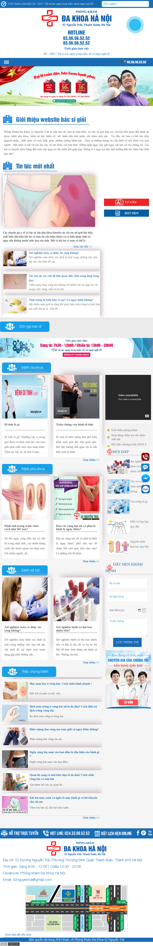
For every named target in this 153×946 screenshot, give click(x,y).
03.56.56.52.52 (136, 62)
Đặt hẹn (131, 213)
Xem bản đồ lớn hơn (18, 934)
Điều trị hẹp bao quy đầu (139, 524)
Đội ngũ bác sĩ (30, 326)
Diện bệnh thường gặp (118, 177)
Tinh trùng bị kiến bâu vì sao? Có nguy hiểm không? (61, 299)
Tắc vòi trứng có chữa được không (139, 486)
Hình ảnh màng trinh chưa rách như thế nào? (21, 527)
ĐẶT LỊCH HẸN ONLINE (116, 833)
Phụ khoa (110, 181)
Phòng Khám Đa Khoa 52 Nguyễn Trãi (99, 939)
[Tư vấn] (76, 347)
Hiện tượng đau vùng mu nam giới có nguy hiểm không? (64, 729)
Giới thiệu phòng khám (124, 430)
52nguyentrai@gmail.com (32, 880)
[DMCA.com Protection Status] (10, 943)
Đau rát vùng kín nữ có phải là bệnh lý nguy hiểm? (76, 527)
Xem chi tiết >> (82, 246)
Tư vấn (130, 202)
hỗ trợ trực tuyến (23, 833)
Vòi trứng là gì (138, 501)
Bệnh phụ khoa (33, 469)
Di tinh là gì (12, 424)
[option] (76, 86)
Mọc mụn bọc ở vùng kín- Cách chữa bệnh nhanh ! (61, 683)
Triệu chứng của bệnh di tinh (74, 424)
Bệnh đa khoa (32, 367)
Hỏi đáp (109, 193)
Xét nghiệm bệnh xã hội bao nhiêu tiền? (139, 466)
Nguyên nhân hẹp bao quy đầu (139, 544)
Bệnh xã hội (111, 185)
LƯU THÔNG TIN (127, 642)
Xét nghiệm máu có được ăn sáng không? (54, 252)
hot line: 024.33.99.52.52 (70, 833)
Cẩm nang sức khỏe (116, 189)
